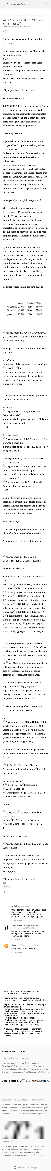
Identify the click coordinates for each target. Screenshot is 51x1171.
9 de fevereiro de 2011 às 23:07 (28, 945)
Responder (16, 920)
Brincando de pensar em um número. (16, 1058)
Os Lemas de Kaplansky (11, 1141)
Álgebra (7, 886)
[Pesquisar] (47, 4)
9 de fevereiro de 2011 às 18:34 (23, 928)
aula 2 (23, 90)
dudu (13, 945)
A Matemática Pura (16, 4)
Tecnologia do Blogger (27, 1167)
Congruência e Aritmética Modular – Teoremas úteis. (23, 1100)
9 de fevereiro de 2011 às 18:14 (32, 906)
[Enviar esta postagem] (4, 883)
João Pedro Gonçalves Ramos (25, 925)
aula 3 (32, 90)
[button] (4, 31)
